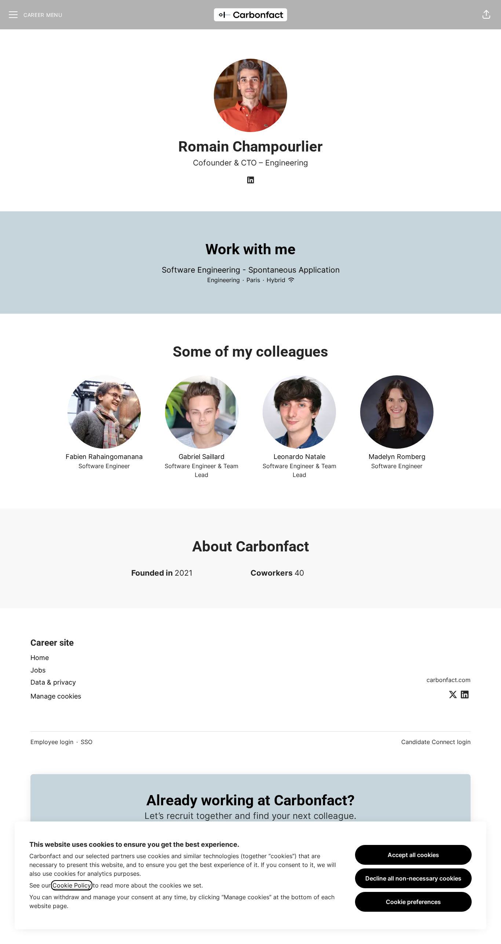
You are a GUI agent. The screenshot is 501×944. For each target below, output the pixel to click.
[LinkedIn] (250, 180)
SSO (86, 742)
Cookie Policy (71, 885)
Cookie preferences (413, 901)
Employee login (51, 742)
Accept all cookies (413, 855)
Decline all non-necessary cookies (413, 878)
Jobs (37, 670)
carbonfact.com (449, 680)
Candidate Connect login (436, 742)
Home (39, 657)
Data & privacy (53, 682)
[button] (486, 14)
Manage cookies (55, 696)
